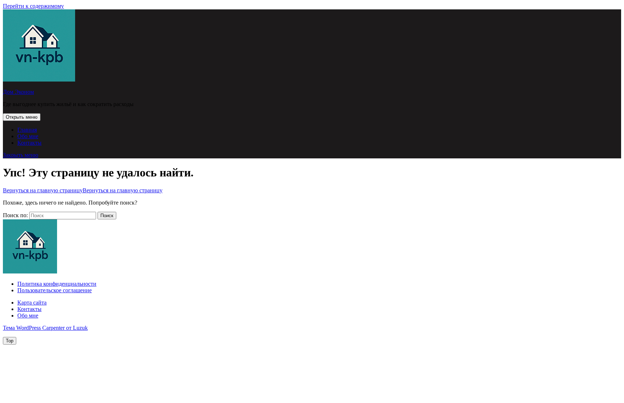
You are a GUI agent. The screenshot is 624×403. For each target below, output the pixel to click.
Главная (27, 130)
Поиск (106, 215)
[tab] (21, 117)
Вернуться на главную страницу (82, 190)
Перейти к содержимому (33, 6)
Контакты (29, 143)
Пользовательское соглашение (54, 290)
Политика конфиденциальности (56, 284)
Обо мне (27, 136)
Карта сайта (32, 302)
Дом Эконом (18, 92)
